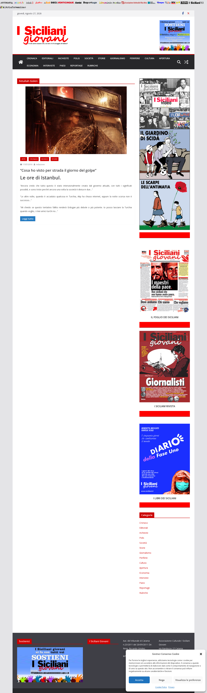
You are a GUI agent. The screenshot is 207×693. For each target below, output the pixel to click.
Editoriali (47, 58)
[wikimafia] (173, 3)
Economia (32, 65)
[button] (200, 654)
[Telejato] (160, 3)
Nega (162, 679)
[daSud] (47, 3)
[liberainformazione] (105, 3)
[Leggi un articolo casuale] (186, 62)
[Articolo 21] (30, 3)
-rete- (23, 159)
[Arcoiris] (19, 3)
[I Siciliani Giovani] (20, 62)
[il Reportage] (90, 3)
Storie (101, 58)
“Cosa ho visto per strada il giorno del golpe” (58, 170)
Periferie (135, 58)
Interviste (49, 65)
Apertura (164, 58)
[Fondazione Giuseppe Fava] (178, 3)
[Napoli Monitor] (117, 3)
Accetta (139, 679)
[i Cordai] (78, 3)
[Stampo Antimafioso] (152, 3)
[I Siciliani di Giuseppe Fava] (184, 3)
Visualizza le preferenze (188, 679)
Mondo (44, 159)
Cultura (149, 58)
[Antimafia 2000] (6, 3)
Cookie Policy (161, 687)
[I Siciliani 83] (196, 3)
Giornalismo (117, 58)
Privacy (171, 687)
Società (89, 58)
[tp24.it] (167, 3)
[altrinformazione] (13, 7)
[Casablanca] (39, 3)
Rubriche (92, 65)
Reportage (76, 65)
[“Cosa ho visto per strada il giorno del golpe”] (76, 120)
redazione (40, 164)
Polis (77, 58)
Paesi (62, 65)
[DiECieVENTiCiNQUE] (62, 3)
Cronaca (32, 58)
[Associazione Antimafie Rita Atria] (134, 3)
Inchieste (63, 58)
